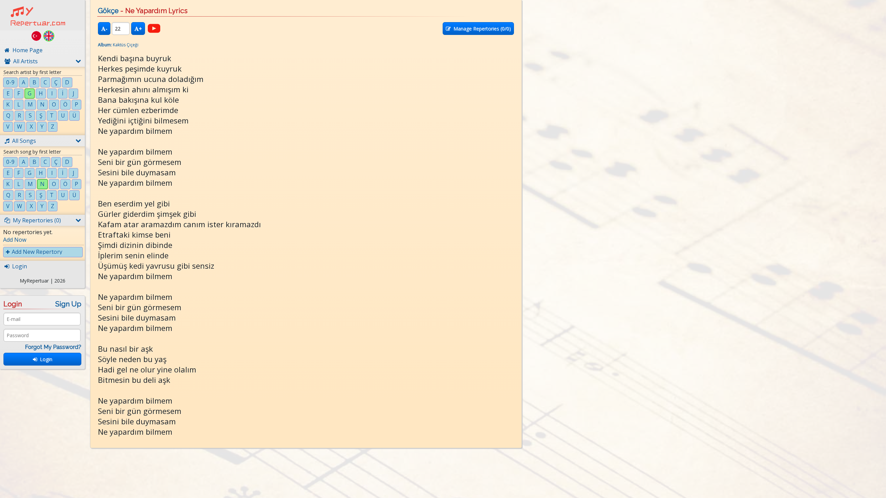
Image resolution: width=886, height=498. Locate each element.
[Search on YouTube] (154, 28)
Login (44, 359)
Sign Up (68, 304)
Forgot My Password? (53, 347)
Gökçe (108, 11)
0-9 (10, 82)
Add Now (14, 239)
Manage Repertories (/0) (481, 28)
